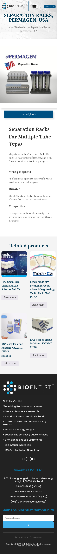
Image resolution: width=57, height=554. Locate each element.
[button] (34, 6)
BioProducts (22, 27)
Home (10, 27)
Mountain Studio (32, 546)
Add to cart (10, 364)
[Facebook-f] (25, 459)
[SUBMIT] (28, 524)
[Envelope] (32, 459)
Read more (10, 297)
